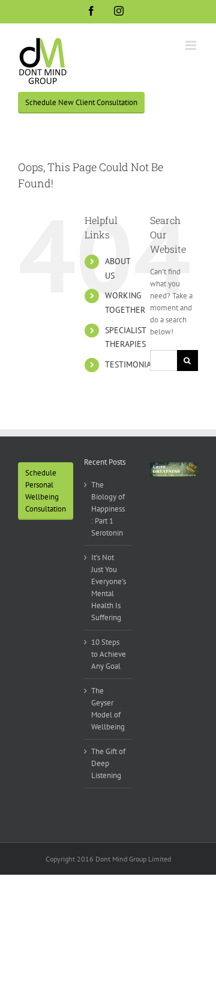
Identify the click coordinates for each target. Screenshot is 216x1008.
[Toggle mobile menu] (191, 45)
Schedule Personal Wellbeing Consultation (45, 491)
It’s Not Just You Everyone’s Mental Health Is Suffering (108, 587)
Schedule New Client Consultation (81, 102)
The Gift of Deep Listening (108, 763)
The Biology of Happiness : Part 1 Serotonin (108, 509)
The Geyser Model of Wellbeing (108, 709)
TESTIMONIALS (132, 364)
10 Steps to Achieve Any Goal (108, 654)
